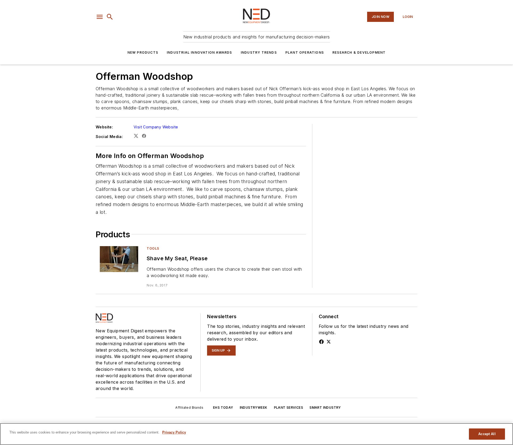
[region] (256, 434)
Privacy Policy (174, 432)
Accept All (486, 434)
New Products (142, 52)
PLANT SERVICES (288, 407)
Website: (104, 127)
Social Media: (109, 136)
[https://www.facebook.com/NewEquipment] (321, 341)
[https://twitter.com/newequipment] (328, 341)
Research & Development (359, 52)
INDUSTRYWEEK (253, 407)
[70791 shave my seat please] (119, 259)
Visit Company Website (156, 127)
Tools (153, 248)
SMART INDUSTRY (325, 407)
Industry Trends (259, 52)
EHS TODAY (223, 407)
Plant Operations (304, 52)
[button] (100, 17)
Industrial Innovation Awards (199, 52)
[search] (110, 17)
